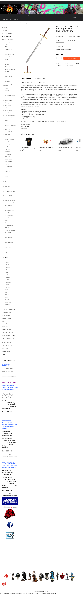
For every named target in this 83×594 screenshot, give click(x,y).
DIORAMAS (5, 327)
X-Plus (6, 252)
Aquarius (7, 299)
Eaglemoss (7, 81)
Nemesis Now (8, 184)
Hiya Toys (7, 294)
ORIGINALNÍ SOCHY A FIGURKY (8, 339)
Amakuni (8, 272)
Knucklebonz (8, 154)
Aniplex (7, 284)
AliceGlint (8, 265)
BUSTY (4, 321)
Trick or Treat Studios (10, 230)
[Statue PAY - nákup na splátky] (10, 535)
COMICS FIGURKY (6, 329)
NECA (6, 181)
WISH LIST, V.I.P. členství (44, 16)
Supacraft (7, 217)
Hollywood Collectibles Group (9, 126)
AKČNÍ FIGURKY (6, 315)
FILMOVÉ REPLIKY (6, 324)
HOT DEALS (5, 30)
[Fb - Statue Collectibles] (10, 524)
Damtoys (7, 64)
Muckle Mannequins (9, 179)
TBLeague (7, 222)
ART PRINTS (5, 348)
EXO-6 (6, 93)
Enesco (6, 88)
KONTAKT (16, 16)
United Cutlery (8, 240)
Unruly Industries (9, 242)
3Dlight (7, 262)
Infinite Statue (8, 141)
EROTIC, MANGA (6, 343)
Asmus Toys (7, 42)
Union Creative (8, 237)
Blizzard (6, 292)
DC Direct (7, 71)
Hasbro (6, 120)
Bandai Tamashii (8, 49)
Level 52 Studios (8, 159)
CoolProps (7, 61)
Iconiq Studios (8, 134)
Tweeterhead (8, 232)
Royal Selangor (8, 208)
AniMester (8, 282)
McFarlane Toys (8, 166)
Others (6, 257)
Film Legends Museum (10, 103)
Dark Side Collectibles (10, 69)
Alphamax (8, 267)
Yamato (6, 255)
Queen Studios (8, 205)
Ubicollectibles (8, 235)
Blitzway (7, 59)
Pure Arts (7, 198)
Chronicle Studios (9, 132)
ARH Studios (8, 47)
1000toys (8, 287)
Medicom (7, 169)
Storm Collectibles (9, 215)
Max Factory (8, 164)
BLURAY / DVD (6, 351)
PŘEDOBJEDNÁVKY (31, 16)
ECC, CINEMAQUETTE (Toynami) (9, 84)
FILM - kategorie (6, 36)
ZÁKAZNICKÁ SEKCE (7, 19)
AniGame (8, 277)
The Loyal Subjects (9, 225)
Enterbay (7, 90)
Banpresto (7, 52)
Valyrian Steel (8, 247)
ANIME (4, 354)
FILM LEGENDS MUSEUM (8, 309)
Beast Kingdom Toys (9, 54)
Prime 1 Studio (8, 195)
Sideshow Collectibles (10, 210)
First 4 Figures (8, 105)
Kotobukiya (7, 156)
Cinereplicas (7, 304)
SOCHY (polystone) (7, 318)
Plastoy (6, 189)
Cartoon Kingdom (9, 302)
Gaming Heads (8, 110)
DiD (5, 79)
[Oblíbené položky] (69, 18)
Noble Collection (8, 186)
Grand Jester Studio (9, 118)
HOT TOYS (7, 129)
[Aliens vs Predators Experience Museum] (10, 514)
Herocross (7, 122)
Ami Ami (8, 274)
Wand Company (8, 245)
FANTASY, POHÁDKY (7, 345)
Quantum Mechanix (9, 203)
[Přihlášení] (66, 17)
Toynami (7, 297)
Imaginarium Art (8, 137)
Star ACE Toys (8, 213)
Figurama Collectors (9, 100)
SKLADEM (4, 28)
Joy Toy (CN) (7, 149)
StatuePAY (22, 16)
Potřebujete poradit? (40, 78)
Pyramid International (10, 200)
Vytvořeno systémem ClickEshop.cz (41, 591)
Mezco (6, 174)
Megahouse (7, 171)
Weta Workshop (8, 250)
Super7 (6, 220)
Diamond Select (8, 74)
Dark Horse (7, 66)
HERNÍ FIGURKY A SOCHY (9, 335)
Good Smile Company (10, 115)
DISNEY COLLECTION (7, 332)
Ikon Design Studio (9, 139)
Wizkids (6, 289)
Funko (6, 108)
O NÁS (9, 16)
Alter (7, 270)
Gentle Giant (8, 113)
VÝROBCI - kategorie (7, 39)
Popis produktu (26, 78)
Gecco (7, 260)
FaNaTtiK (7, 98)
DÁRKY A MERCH (6, 312)
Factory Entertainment (10, 95)
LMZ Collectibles (8, 161)
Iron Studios (7, 146)
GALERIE (16, 19)
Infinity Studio (8, 144)
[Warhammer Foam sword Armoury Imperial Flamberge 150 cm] (37, 45)
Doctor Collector (8, 76)
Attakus (6, 44)
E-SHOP (4, 16)
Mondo (6, 176)
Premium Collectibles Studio (9, 192)
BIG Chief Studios (9, 56)
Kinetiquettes (8, 151)
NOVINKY (4, 25)
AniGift (7, 279)
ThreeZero (7, 227)
